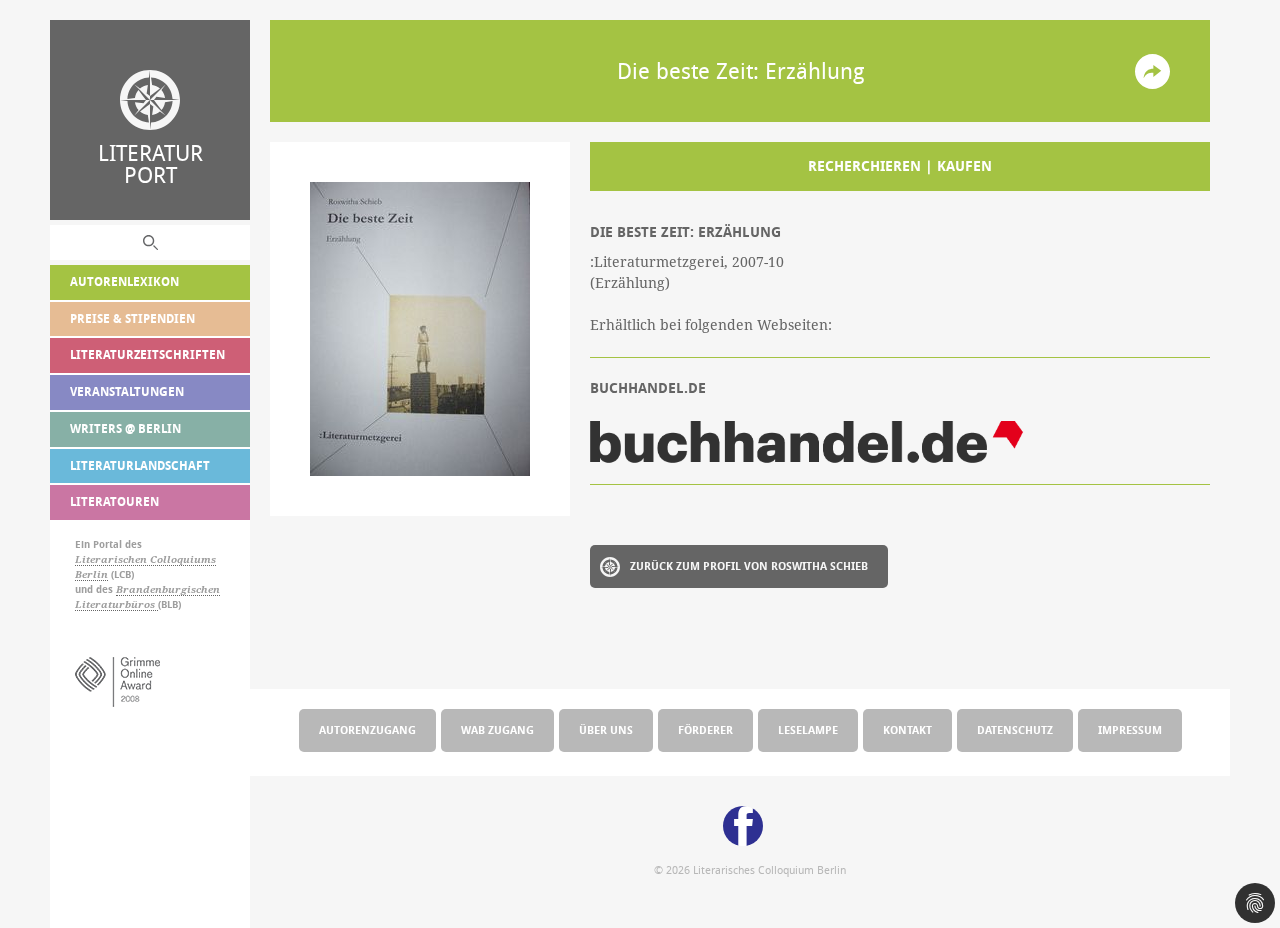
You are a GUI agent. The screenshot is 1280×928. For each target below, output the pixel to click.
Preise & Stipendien (132, 318)
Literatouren (114, 501)
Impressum (1130, 729)
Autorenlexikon (124, 281)
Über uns (606, 729)
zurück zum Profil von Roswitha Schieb (749, 565)
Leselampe (808, 729)
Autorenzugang (367, 729)
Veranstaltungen (127, 391)
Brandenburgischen (168, 589)
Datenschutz (1015, 729)
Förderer (705, 729)
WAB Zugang (497, 729)
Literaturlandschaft (140, 465)
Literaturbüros (116, 604)
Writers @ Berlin (125, 428)
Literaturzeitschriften (147, 354)
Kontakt (907, 729)
